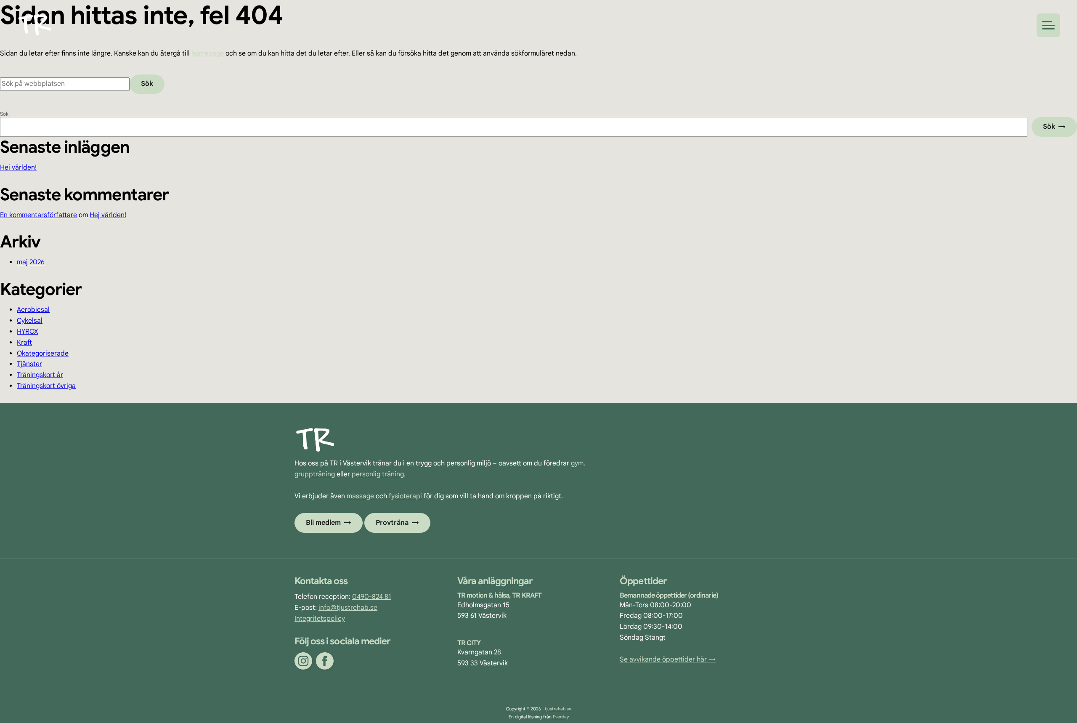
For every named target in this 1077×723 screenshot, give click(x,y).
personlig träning (378, 474)
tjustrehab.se (558, 709)
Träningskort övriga (46, 386)
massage (360, 496)
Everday (561, 717)
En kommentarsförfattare (38, 215)
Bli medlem (323, 522)
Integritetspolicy (319, 618)
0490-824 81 (371, 597)
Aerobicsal (33, 310)
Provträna (392, 522)
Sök (4, 114)
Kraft (24, 342)
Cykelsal (29, 320)
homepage (207, 53)
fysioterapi (405, 496)
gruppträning (314, 474)
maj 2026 (31, 262)
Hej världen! (18, 167)
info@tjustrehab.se (347, 607)
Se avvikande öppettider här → (668, 659)
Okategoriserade (43, 353)
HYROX (27, 331)
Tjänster (29, 364)
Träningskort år (40, 375)
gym (577, 463)
